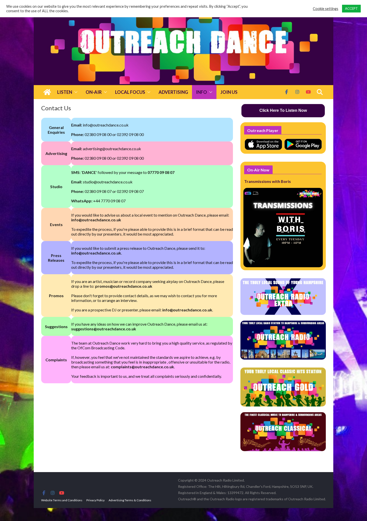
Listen (64, 92)
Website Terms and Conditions (61, 500)
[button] (75, 92)
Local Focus (130, 92)
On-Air (94, 92)
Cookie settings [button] (325, 8)
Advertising (173, 92)
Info (201, 92)
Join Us (228, 92)
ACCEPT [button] (351, 8)
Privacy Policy (95, 500)
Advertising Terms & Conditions (130, 500)
